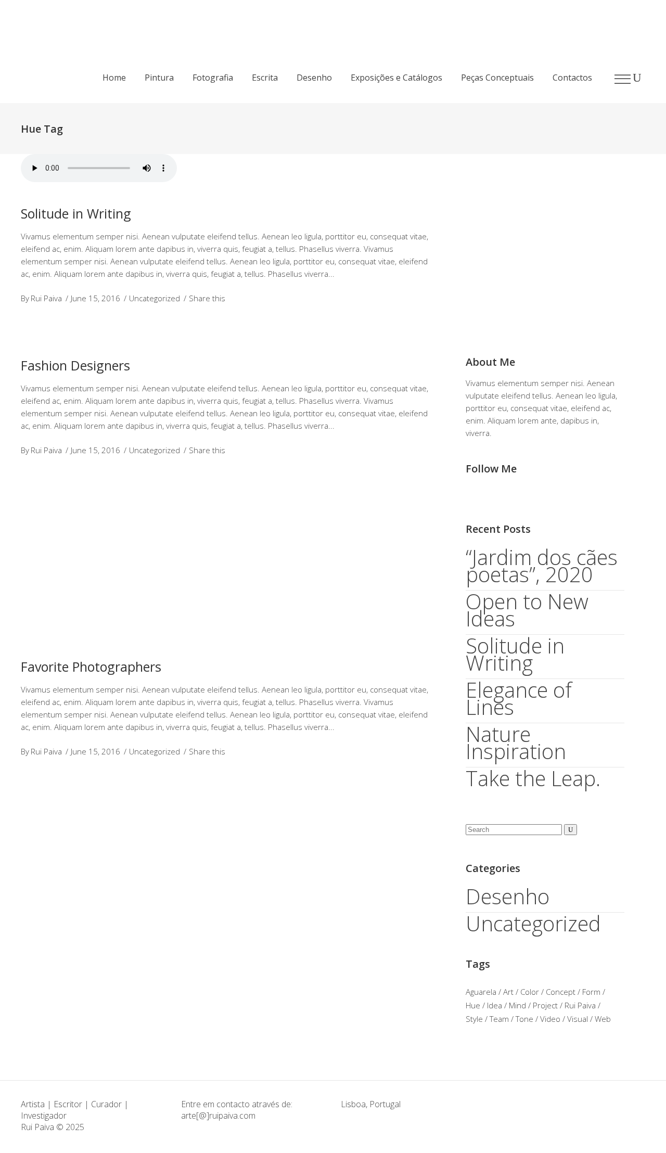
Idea (494, 1005)
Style (474, 1019)
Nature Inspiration (516, 742)
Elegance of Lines (519, 698)
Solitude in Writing (76, 213)
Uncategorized (154, 298)
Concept (560, 992)
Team (499, 1019)
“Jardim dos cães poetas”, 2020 (542, 565)
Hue (473, 1005)
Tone (524, 1019)
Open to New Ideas (527, 610)
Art (508, 992)
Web (603, 1019)
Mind (517, 1005)
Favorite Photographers (91, 666)
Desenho (507, 896)
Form (591, 992)
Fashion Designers (75, 365)
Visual (577, 1019)
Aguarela (481, 992)
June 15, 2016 (95, 298)
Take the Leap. (533, 778)
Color (529, 992)
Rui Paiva (46, 298)
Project (545, 1005)
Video (550, 1019)
